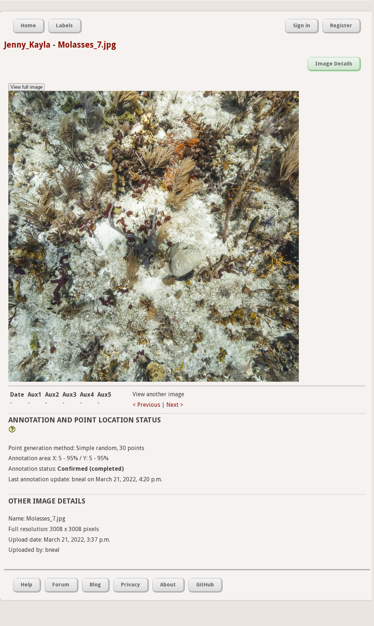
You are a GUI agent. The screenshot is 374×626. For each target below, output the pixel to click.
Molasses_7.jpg (87, 44)
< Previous (146, 404)
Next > (174, 404)
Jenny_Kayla (27, 44)
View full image (26, 87)
